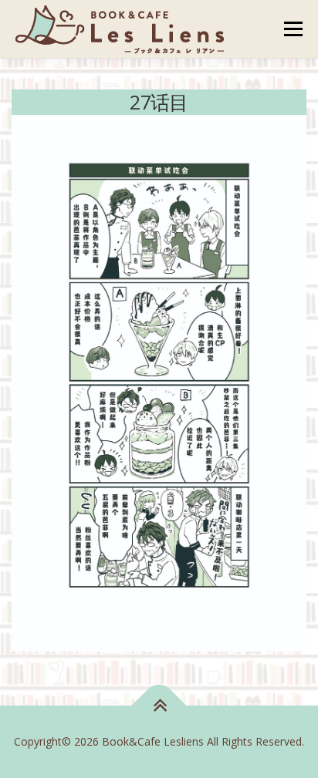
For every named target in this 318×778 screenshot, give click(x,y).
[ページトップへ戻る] (159, 706)
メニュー (292, 28)
